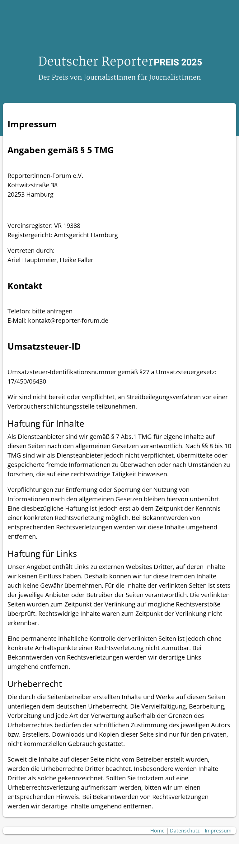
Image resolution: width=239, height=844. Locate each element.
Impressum (218, 830)
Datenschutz (184, 830)
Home (157, 830)
